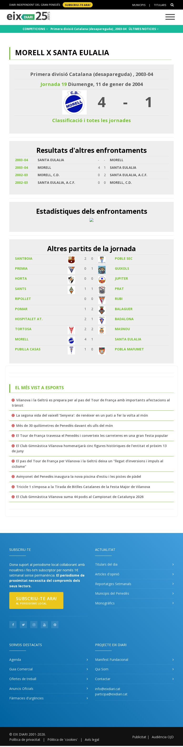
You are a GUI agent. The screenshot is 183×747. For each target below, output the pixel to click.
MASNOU (122, 329)
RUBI (118, 298)
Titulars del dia (106, 564)
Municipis (138, 5)
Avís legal (92, 739)
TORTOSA (23, 329)
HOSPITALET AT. (29, 319)
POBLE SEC (123, 258)
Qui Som (101, 669)
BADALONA (124, 319)
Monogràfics (105, 603)
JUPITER (121, 278)
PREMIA (21, 268)
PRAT (119, 288)
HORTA (21, 278)
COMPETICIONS (34, 29)
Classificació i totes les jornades (91, 120)
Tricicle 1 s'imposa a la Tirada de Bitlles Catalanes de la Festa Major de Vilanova (83, 486)
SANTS (20, 288)
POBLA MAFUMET (129, 349)
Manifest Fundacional (111, 659)
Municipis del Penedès (112, 593)
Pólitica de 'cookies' (62, 739)
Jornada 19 (54, 84)
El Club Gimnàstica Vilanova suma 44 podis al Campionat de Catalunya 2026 (79, 496)
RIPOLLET (23, 298)
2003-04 (21, 160)
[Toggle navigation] (170, 17)
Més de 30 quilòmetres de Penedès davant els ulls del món (64, 425)
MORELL (22, 339)
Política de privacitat (24, 739)
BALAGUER (123, 309)
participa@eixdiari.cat (111, 694)
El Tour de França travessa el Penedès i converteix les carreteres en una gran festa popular (92, 435)
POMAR (21, 309)
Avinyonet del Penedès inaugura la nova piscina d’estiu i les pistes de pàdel (78, 476)
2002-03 (21, 175)
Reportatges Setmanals (113, 584)
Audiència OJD (163, 737)
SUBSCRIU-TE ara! (77, 4)
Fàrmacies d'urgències (26, 698)
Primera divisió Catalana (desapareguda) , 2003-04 (88, 29)
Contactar (102, 679)
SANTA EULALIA (128, 339)
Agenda (15, 659)
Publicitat (139, 737)
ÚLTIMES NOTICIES (143, 29)
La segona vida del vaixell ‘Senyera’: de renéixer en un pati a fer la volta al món (82, 415)
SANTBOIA (23, 258)
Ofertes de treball (22, 679)
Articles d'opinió (107, 574)
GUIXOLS (122, 268)
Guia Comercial (21, 669)
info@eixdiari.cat (107, 689)
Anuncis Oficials (21, 688)
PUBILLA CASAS (28, 349)
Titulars (160, 5)
